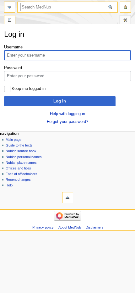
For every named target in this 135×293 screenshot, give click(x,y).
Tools (125, 20)
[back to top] (67, 197)
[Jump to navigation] (9, 7)
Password (13, 68)
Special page (9, 20)
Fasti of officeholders (21, 174)
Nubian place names (21, 162)
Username (13, 47)
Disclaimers (95, 227)
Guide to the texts (19, 145)
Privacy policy (43, 227)
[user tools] (125, 7)
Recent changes (18, 179)
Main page (13, 139)
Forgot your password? (67, 121)
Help (9, 185)
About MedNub (69, 227)
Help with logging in (67, 114)
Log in (59, 101)
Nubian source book (21, 151)
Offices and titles (18, 168)
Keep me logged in (29, 88)
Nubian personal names (24, 157)
